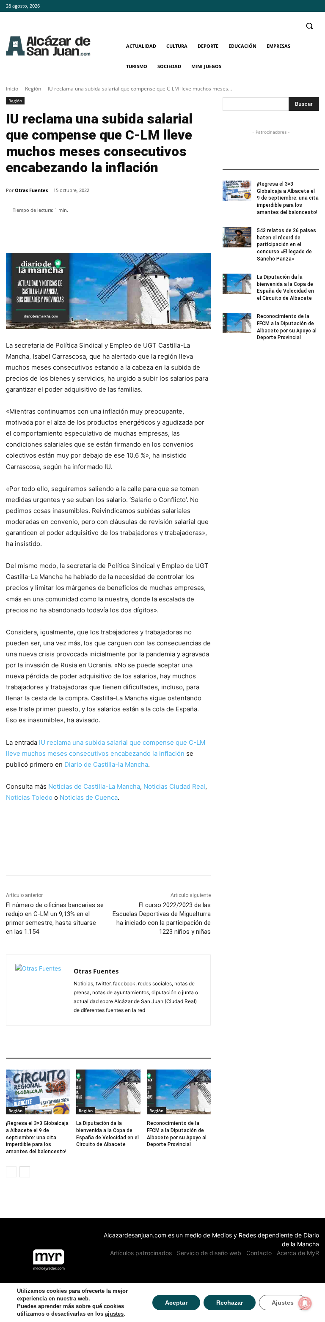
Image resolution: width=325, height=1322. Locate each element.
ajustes (114, 1314)
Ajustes (283, 1302)
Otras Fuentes (31, 190)
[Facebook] (291, 6)
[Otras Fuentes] (40, 990)
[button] (309, 26)
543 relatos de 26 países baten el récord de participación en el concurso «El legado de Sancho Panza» (286, 245)
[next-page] (24, 1171)
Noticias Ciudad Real (174, 786)
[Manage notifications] (305, 1303)
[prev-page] (11, 1171)
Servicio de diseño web (209, 1252)
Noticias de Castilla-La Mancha (94, 786)
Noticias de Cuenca (89, 797)
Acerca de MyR (298, 1252)
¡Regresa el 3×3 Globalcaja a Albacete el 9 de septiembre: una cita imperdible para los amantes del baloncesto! (37, 1137)
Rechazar (229, 1302)
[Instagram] (302, 6)
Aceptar (176, 1302)
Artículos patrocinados (141, 1252)
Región (33, 88)
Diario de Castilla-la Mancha (106, 764)
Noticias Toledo (29, 797)
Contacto (259, 1252)
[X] (314, 6)
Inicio (12, 88)
